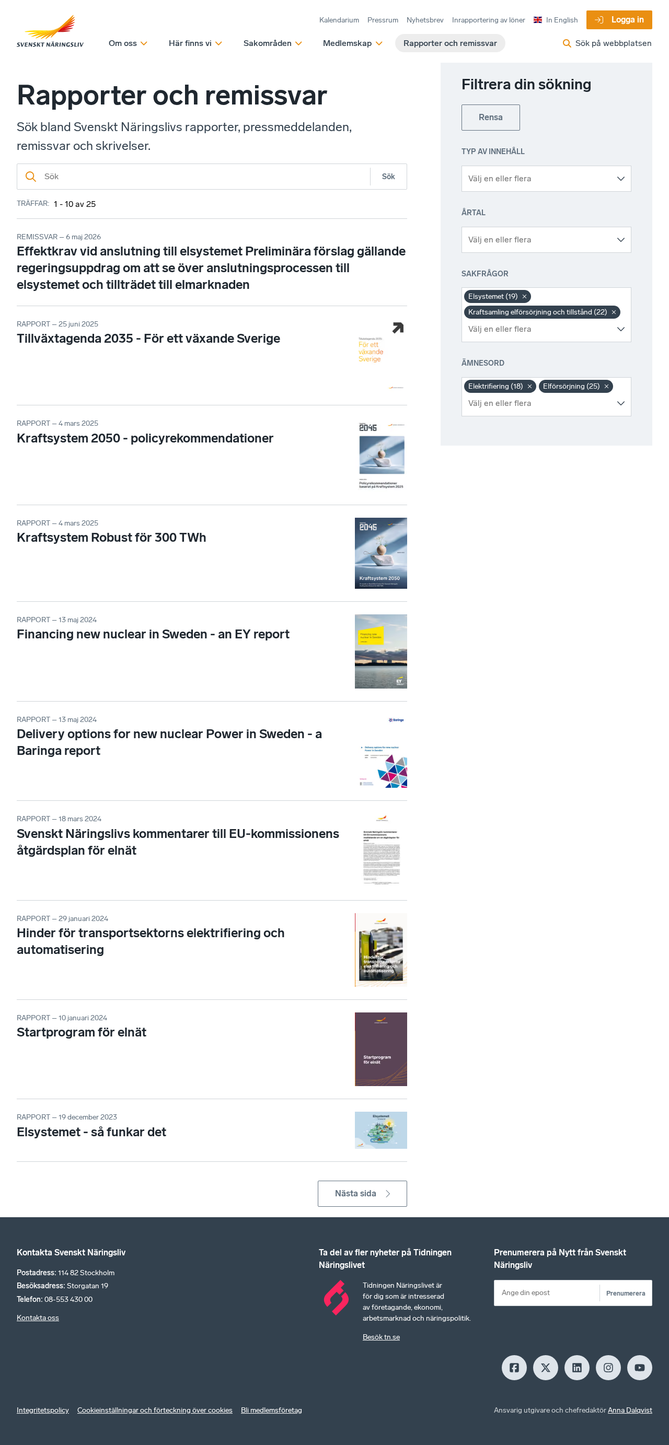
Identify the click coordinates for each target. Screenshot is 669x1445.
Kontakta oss (38, 1317)
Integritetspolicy (43, 1410)
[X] (545, 1367)
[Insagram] (608, 1367)
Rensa (491, 117)
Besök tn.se (381, 1337)
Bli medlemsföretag (271, 1410)
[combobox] (538, 178)
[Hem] (50, 31)
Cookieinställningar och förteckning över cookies (155, 1410)
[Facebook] (514, 1367)
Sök (388, 176)
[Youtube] (639, 1367)
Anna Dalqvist (630, 1410)
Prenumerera (625, 1293)
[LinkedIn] (577, 1367)
